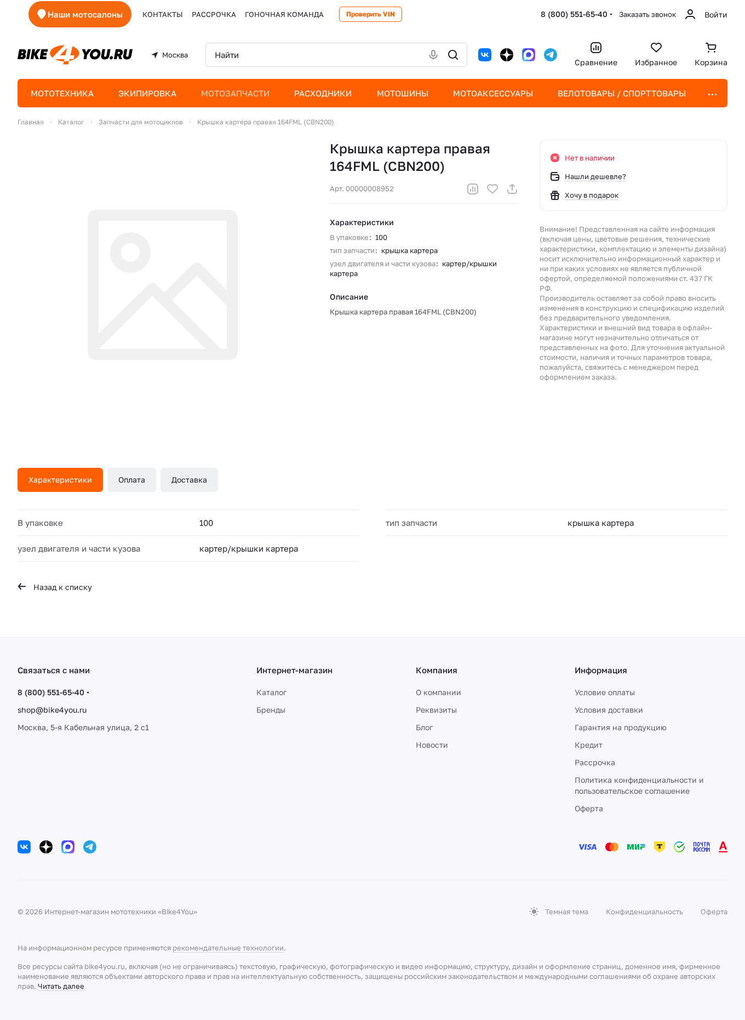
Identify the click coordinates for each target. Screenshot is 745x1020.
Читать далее (61, 986)
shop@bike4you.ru (52, 709)
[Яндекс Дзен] (506, 54)
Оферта (589, 808)
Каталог (271, 692)
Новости (432, 744)
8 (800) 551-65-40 (574, 14)
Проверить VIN (370, 14)
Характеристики (60, 479)
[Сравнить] (472, 189)
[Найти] (453, 55)
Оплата (131, 479)
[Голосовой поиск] (433, 54)
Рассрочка (595, 762)
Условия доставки (609, 709)
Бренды (270, 709)
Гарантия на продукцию (621, 727)
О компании (438, 692)
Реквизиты (436, 709)
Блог (424, 727)
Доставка (189, 479)
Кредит (589, 744)
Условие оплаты (605, 692)
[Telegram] (550, 54)
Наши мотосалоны (85, 14)
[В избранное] (492, 189)
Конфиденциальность (644, 911)
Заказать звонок (647, 14)
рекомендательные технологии (228, 947)
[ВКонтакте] (484, 54)
